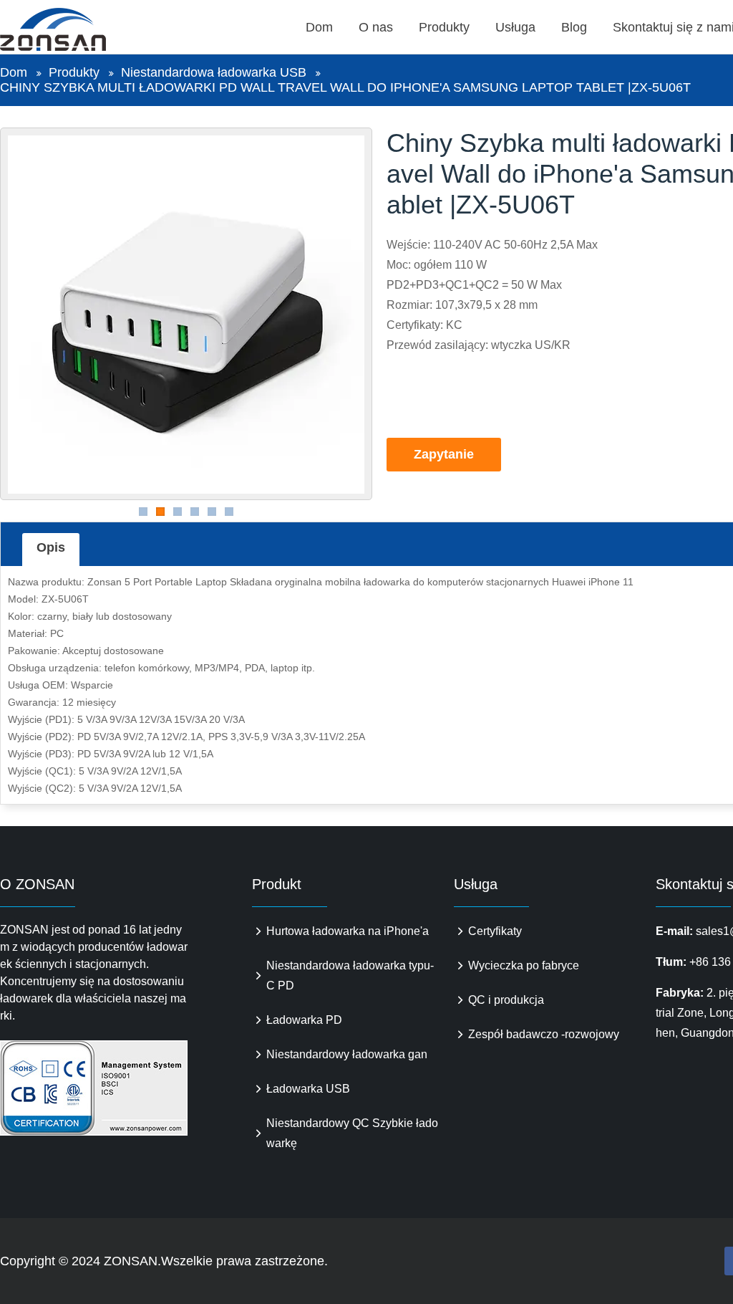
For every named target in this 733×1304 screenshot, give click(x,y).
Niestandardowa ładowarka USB (213, 72)
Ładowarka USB (308, 1089)
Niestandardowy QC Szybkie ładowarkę (352, 1133)
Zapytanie (444, 454)
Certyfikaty (495, 931)
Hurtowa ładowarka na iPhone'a (347, 931)
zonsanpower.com (69, 29)
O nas (376, 27)
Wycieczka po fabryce (523, 965)
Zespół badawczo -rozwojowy (543, 1034)
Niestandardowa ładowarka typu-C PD (350, 975)
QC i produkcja (506, 1000)
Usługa (515, 27)
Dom (319, 27)
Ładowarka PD (304, 1020)
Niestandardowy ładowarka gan (346, 1054)
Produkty (444, 27)
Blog (574, 27)
